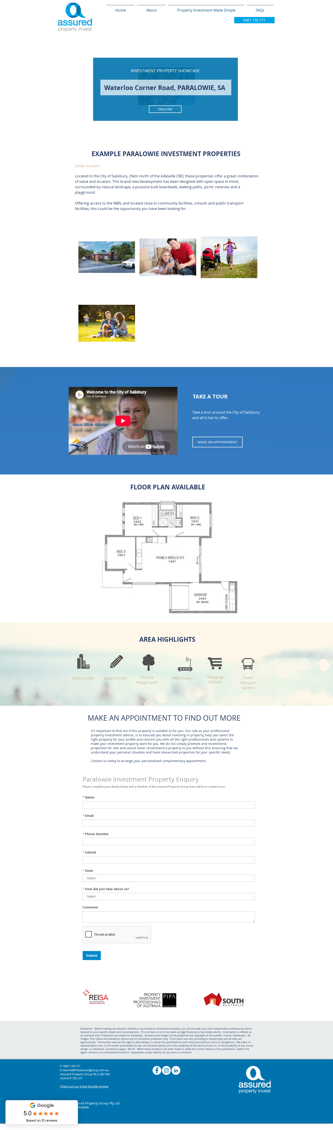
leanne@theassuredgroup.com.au (86, 1070)
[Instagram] (166, 1070)
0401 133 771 (71, 1066)
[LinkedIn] (175, 1070)
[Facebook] (156, 1070)
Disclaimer (83, 1107)
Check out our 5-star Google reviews (84, 1086)
